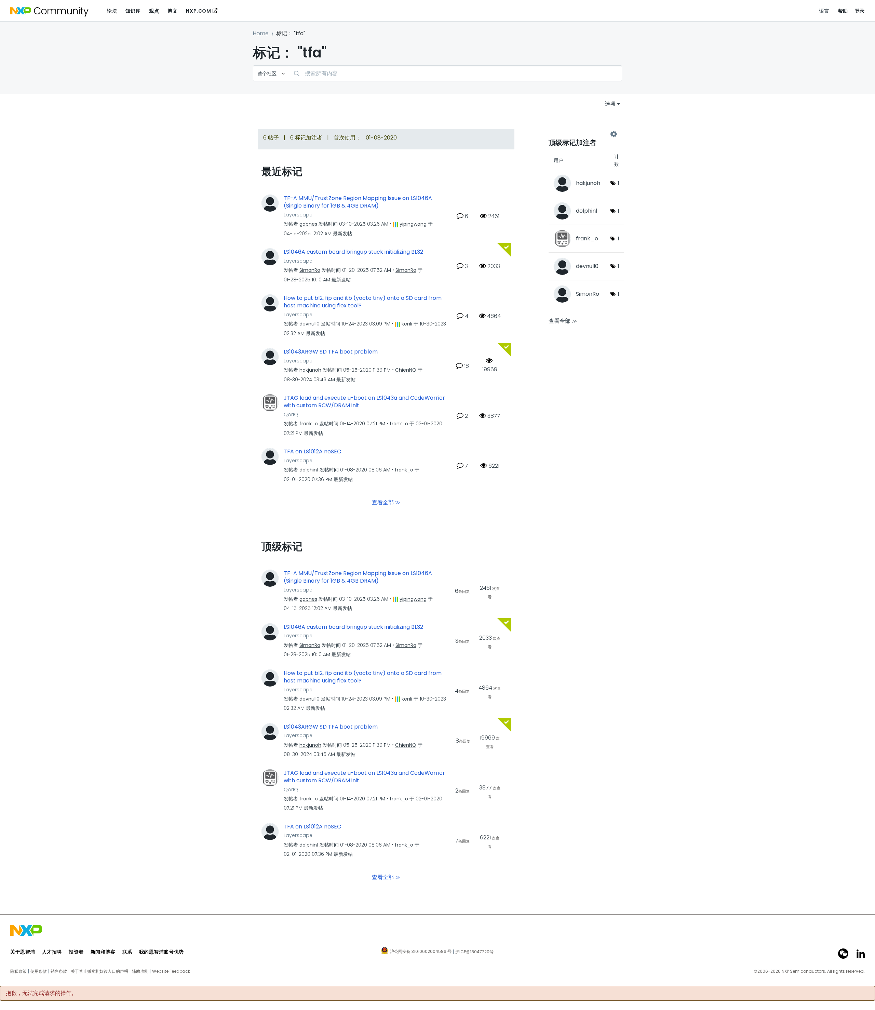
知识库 (132, 11)
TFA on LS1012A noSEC (312, 451)
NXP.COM (198, 11)
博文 (172, 11)
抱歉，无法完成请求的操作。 (41, 993)
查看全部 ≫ (386, 502)
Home (261, 33)
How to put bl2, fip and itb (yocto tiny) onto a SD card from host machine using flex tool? (363, 302)
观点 (154, 11)
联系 (127, 951)
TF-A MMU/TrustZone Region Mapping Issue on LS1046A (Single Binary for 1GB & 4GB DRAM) (358, 202)
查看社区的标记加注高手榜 (581, 134)
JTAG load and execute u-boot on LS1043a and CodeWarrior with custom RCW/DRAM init (364, 402)
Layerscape (298, 214)
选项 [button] (610, 104)
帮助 (843, 11)
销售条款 (59, 971)
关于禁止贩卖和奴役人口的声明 (99, 971)
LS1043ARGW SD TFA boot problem (331, 352)
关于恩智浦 (22, 951)
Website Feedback (171, 971)
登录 (860, 11)
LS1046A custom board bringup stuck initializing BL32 (353, 252)
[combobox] (455, 73)
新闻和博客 (103, 951)
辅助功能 (140, 971)
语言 (824, 11)
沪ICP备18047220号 (474, 952)
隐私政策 (18, 971)
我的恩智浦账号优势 (161, 951)
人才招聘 (52, 951)
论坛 (112, 11)
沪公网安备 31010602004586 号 (421, 951)
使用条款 (38, 971)
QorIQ (291, 414)
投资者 (76, 951)
